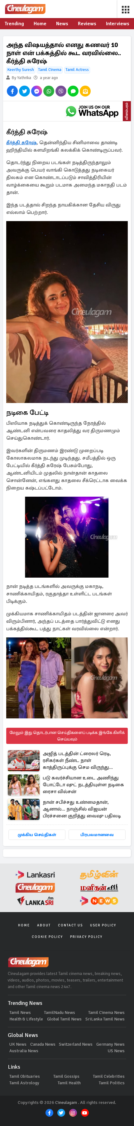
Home (24, 925)
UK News (17, 1044)
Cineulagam (66, 1102)
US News (116, 1050)
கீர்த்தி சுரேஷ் (21, 143)
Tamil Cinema (49, 69)
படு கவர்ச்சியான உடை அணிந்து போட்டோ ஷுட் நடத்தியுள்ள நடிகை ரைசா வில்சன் (83, 785)
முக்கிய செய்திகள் (37, 834)
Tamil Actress (77, 69)
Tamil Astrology (24, 1083)
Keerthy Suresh (20, 69)
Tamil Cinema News (106, 1012)
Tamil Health (69, 1083)
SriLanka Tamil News (105, 1019)
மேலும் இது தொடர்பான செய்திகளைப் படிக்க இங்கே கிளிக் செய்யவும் (67, 736)
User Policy (103, 925)
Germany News (110, 1044)
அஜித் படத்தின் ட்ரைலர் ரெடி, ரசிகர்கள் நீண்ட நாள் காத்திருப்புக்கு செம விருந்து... (78, 760)
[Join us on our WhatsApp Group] (92, 111)
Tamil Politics (112, 1083)
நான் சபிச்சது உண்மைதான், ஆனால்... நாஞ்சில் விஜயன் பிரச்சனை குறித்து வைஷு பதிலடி (82, 809)
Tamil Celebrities (109, 1076)
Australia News (23, 1050)
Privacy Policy (86, 937)
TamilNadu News (59, 1012)
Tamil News (20, 1012)
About (44, 925)
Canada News (42, 1044)
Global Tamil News (64, 1019)
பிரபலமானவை (97, 834)
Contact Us (70, 925)
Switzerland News (76, 1044)
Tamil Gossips (66, 1076)
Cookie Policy (47, 937)
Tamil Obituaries (24, 1076)
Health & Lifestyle (26, 1019)
